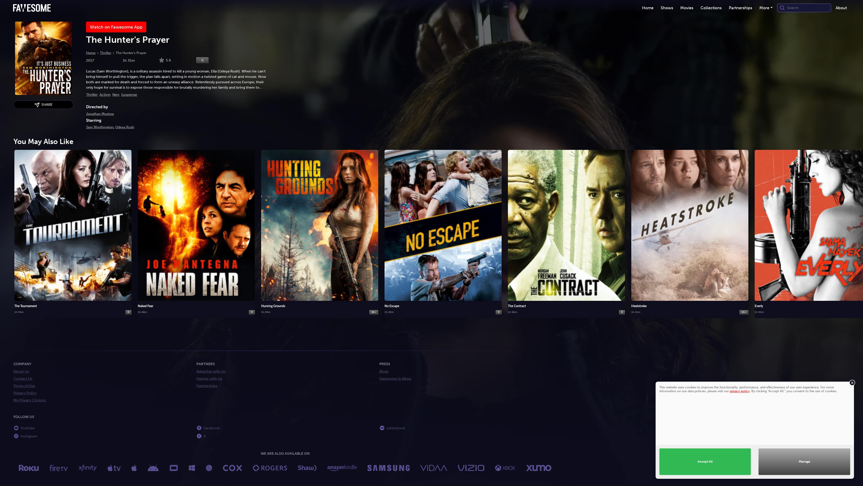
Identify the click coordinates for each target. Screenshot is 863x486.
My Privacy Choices (29, 400)
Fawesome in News (395, 378)
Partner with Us (209, 378)
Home (91, 53)
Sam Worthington (99, 127)
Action (105, 94)
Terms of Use (24, 386)
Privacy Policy (24, 393)
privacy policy (740, 391)
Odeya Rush (124, 127)
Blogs (383, 371)
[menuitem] (647, 8)
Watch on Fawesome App (116, 27)
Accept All (705, 461)
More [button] (764, 7)
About (841, 7)
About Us (21, 371)
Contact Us (22, 378)
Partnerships (206, 386)
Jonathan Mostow (100, 114)
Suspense (129, 94)
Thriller (105, 53)
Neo (115, 94)
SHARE (46, 104)
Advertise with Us (210, 371)
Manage (804, 461)
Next (855, 228)
